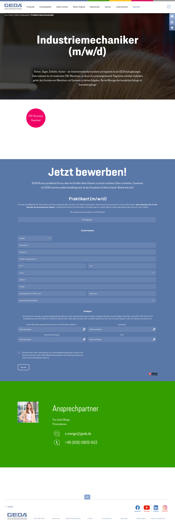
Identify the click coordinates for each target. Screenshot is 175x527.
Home (6, 15)
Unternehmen (122, 7)
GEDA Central (62, 7)
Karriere (136, 7)
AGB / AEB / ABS (39, 518)
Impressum (56, 518)
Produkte (30, 7)
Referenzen (95, 7)
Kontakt (90, 518)
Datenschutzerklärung (73, 518)
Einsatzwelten (45, 7)
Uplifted (17, 15)
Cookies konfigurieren (158, 518)
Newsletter (123, 518)
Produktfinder (107, 518)
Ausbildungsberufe (25, 15)
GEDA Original (79, 7)
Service (108, 7)
